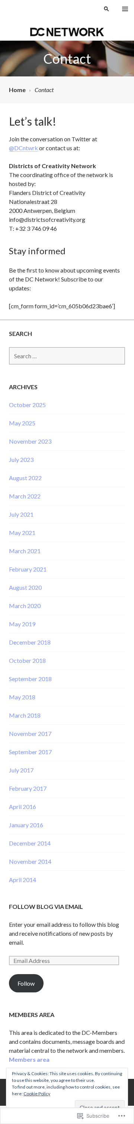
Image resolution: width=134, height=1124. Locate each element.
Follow (26, 983)
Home (17, 89)
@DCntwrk (23, 147)
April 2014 (22, 879)
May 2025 (22, 422)
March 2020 (25, 605)
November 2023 (30, 441)
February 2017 (28, 788)
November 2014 (30, 861)
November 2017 (30, 733)
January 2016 (26, 824)
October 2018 (27, 660)
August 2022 (25, 477)
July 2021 (21, 514)
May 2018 (22, 696)
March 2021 (25, 550)
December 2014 (30, 843)
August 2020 (25, 587)
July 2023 (21, 459)
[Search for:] (67, 355)
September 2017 (30, 751)
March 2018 (25, 715)
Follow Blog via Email (46, 906)
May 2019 (22, 623)
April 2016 (22, 806)
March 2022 (25, 496)
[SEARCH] (106, 9)
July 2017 (21, 770)
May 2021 (22, 532)
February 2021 (28, 569)
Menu (125, 9)
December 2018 (30, 642)
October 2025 (27, 404)
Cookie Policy (36, 1093)
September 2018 (30, 678)
